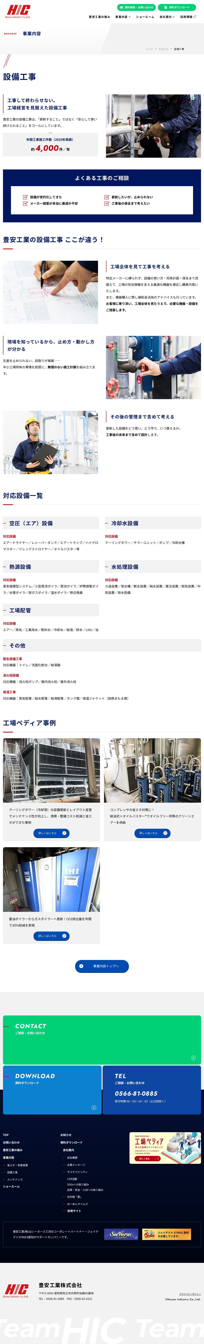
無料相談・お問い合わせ (139, 7)
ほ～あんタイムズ (77, 1204)
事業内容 (121, 17)
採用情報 (186, 17)
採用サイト (74, 1211)
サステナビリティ (77, 1172)
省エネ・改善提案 (17, 1165)
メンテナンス (15, 1179)
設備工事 (12, 1172)
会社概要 (72, 1157)
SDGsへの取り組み (78, 1184)
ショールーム (145, 17)
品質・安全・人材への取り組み (85, 1190)
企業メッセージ (76, 1165)
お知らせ (66, 1135)
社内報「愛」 (75, 1197)
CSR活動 (72, 1179)
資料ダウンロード (179, 7)
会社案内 (166, 17)
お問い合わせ (11, 1142)
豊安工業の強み (99, 17)
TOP (6, 1135)
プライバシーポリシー (190, 1293)
